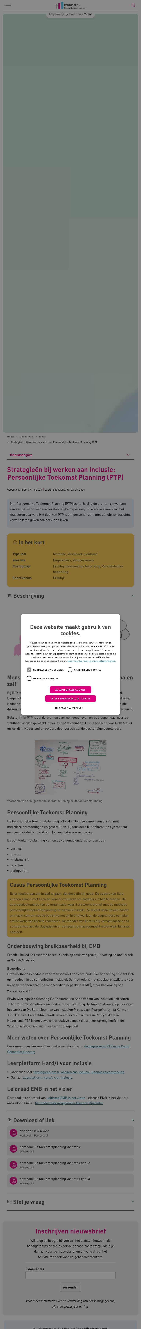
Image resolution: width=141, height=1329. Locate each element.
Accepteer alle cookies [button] (70, 689)
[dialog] (70, 664)
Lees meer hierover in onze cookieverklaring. (91, 660)
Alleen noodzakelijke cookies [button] (70, 698)
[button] (70, 708)
